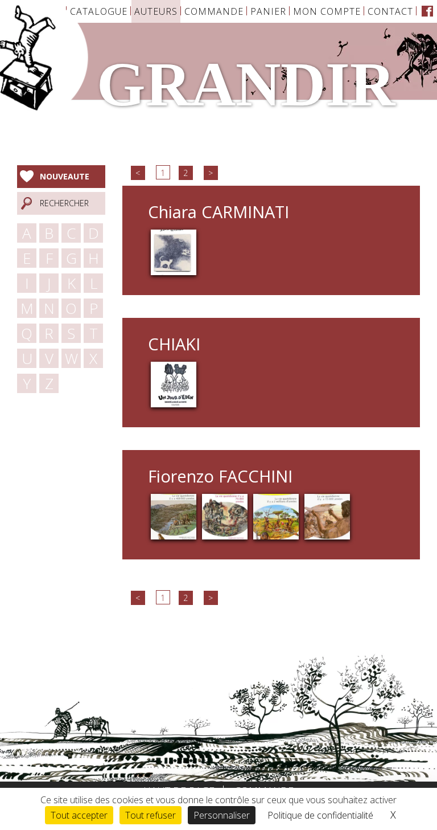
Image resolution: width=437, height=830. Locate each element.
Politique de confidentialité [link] (320, 815)
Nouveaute (64, 176)
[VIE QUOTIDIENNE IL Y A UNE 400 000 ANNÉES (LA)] (173, 515)
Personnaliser (221, 815)
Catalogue (98, 11)
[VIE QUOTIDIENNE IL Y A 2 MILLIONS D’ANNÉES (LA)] (276, 515)
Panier (268, 11)
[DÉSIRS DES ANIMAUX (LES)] (173, 251)
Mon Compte (327, 11)
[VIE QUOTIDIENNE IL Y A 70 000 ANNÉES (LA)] (224, 515)
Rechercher (64, 203)
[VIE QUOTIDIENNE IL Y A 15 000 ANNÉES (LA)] (327, 515)
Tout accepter (79, 815)
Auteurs (156, 11)
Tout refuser (150, 815)
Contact (390, 11)
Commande (214, 11)
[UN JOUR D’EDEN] (173, 383)
